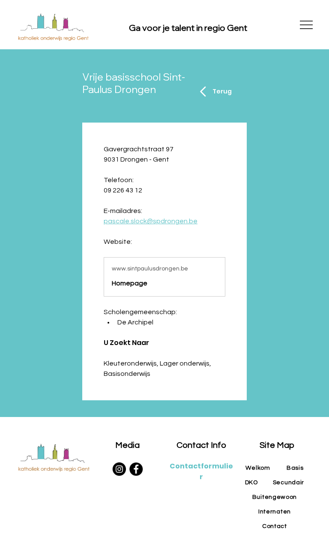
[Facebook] (136, 469)
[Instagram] (119, 469)
